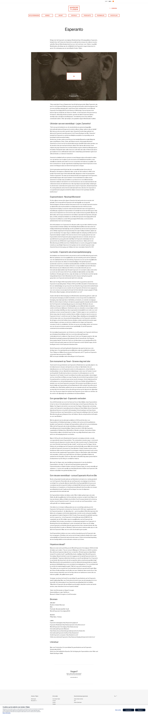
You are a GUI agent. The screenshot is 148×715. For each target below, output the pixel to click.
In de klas (113, 15)
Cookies (54, 704)
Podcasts (87, 15)
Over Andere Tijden (56, 698)
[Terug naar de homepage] (74, 8)
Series (47, 15)
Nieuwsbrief (33, 700)
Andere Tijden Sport (78, 702)
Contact (54, 700)
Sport (61, 15)
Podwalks (100, 15)
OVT (75, 700)
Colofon (54, 702)
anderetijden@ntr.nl (74, 677)
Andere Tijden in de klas (78, 698)
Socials (74, 15)
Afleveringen (34, 15)
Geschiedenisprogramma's (81, 696)
